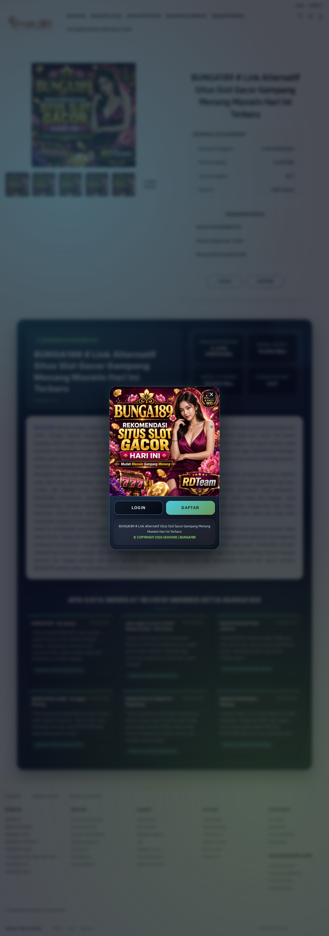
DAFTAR (190, 508)
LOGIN (139, 508)
